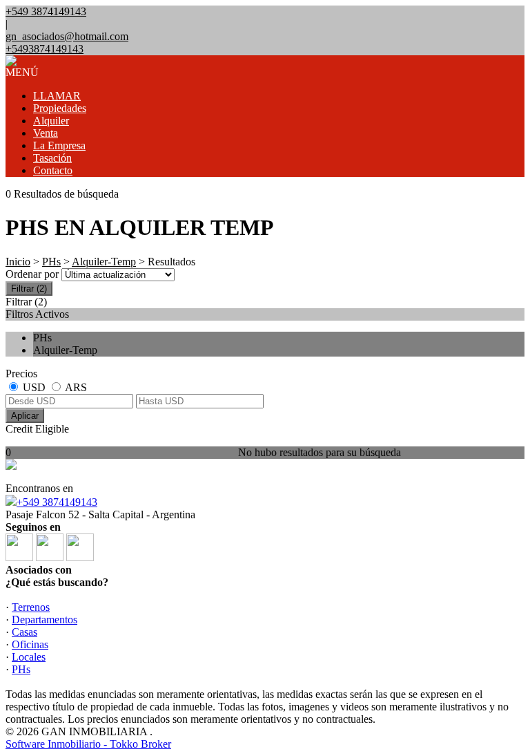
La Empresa (59, 145)
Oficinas (30, 644)
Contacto (52, 170)
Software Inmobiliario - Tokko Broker (88, 744)
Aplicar (25, 415)
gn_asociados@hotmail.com (67, 36)
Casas (24, 632)
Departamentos (44, 619)
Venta (45, 133)
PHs (51, 261)
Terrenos (31, 607)
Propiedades (59, 108)
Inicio (18, 261)
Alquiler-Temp (104, 261)
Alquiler (51, 120)
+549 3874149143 (57, 502)
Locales (29, 657)
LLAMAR (57, 96)
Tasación (52, 158)
